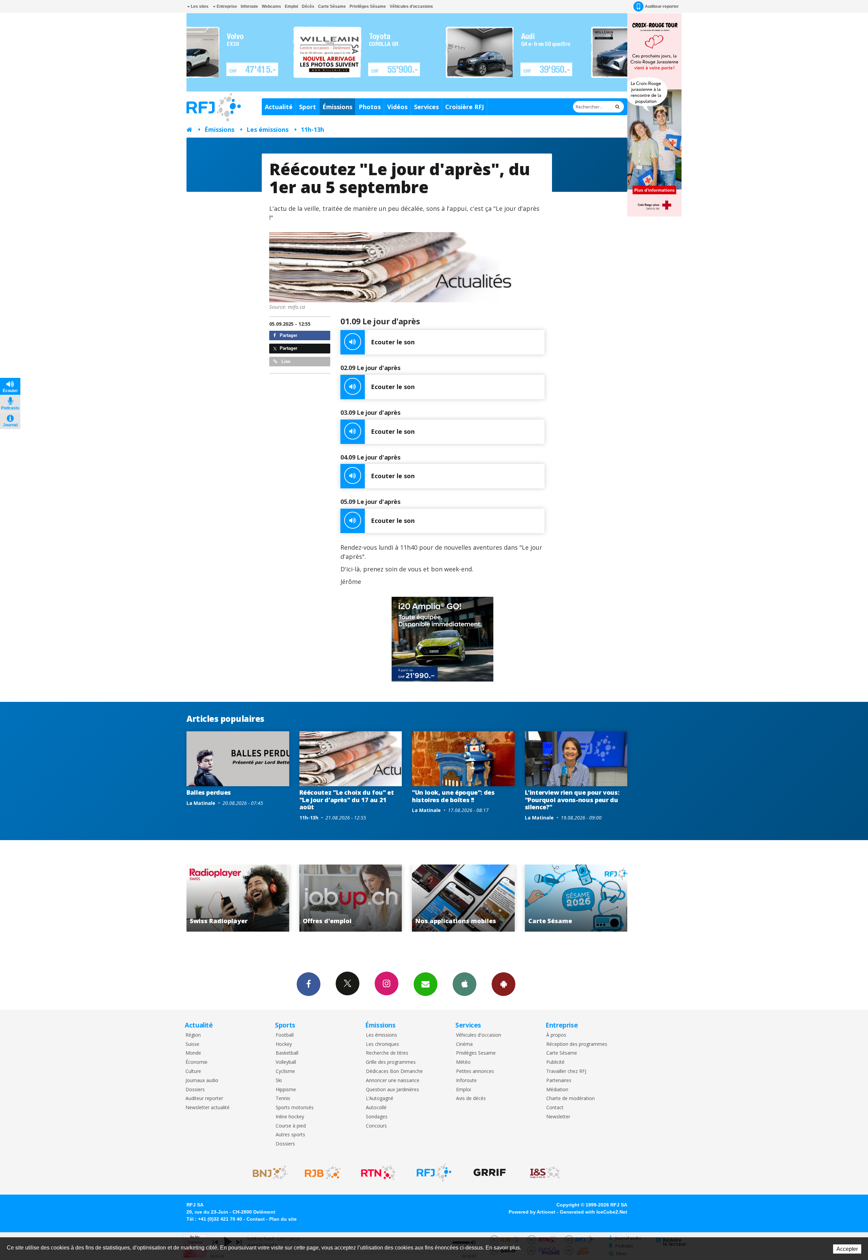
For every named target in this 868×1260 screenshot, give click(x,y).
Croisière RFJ (464, 107)
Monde (193, 1053)
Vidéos (397, 107)
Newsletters (425, 984)
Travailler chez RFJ (566, 1071)
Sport (307, 107)
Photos (370, 107)
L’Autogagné (379, 1098)
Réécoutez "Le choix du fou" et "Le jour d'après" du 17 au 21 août (346, 799)
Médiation (557, 1090)
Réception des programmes (576, 1044)
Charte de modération (570, 1098)
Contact (555, 1108)
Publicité (555, 1062)
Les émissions (267, 129)
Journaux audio (201, 1080)
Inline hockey (290, 1117)
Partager (287, 335)
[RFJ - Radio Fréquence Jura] (434, 1172)
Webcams (271, 6)
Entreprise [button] (226, 6)
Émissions (337, 107)
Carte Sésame (332, 6)
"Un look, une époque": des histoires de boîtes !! (453, 796)
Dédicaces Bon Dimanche (394, 1071)
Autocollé (376, 1108)
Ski (279, 1080)
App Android (503, 984)
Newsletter (558, 1117)
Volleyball (286, 1062)
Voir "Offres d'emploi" (238, 898)
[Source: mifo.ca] (407, 267)
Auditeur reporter (204, 1098)
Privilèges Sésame (368, 6)
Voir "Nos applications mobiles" (350, 898)
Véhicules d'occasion (478, 1035)
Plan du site (283, 1219)
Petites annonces (475, 1071)
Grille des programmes (391, 1062)
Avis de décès (471, 1098)
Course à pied (291, 1126)
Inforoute (249, 6)
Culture (193, 1071)
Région (193, 1035)
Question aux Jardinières (392, 1090)
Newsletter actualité (207, 1108)
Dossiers (195, 1090)
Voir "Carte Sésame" (463, 898)
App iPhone (464, 984)
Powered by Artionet (532, 1212)
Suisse (192, 1044)
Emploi (291, 6)
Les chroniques (382, 1044)
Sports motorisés (295, 1108)
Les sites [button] (199, 6)
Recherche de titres (387, 1053)
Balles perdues (208, 792)
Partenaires (558, 1080)
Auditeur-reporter (662, 6)
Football (285, 1035)
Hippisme (286, 1090)
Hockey (284, 1044)
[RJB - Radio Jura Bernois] (322, 1172)
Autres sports (290, 1135)
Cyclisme (285, 1071)
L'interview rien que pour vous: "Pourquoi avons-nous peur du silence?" (572, 799)
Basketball (287, 1053)
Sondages (377, 1117)
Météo (463, 1062)
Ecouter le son (393, 342)
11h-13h (312, 129)
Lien (285, 361)
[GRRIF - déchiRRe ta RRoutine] (489, 1172)
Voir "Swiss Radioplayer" (576, 898)
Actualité (279, 107)
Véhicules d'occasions (411, 6)
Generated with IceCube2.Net (593, 1212)
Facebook (308, 984)
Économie (196, 1062)
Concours (376, 1126)
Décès (308, 6)
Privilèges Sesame (476, 1053)
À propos (556, 1035)
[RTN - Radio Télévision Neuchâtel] (378, 1172)
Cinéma (464, 1044)
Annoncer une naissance (392, 1080)
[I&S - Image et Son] (545, 1172)
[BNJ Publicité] (267, 1172)
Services (426, 107)
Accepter (847, 1249)
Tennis (283, 1098)
